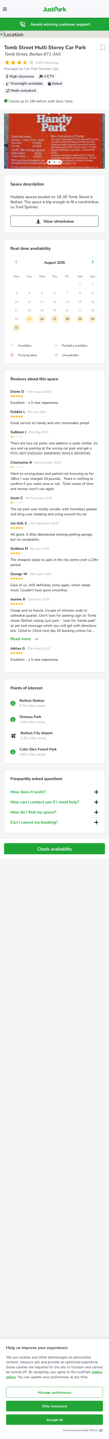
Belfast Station (32, 700)
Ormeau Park (30, 716)
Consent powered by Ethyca (80, 1430)
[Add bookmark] (102, 48)
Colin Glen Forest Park (38, 749)
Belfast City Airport (36, 733)
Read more (20, 639)
